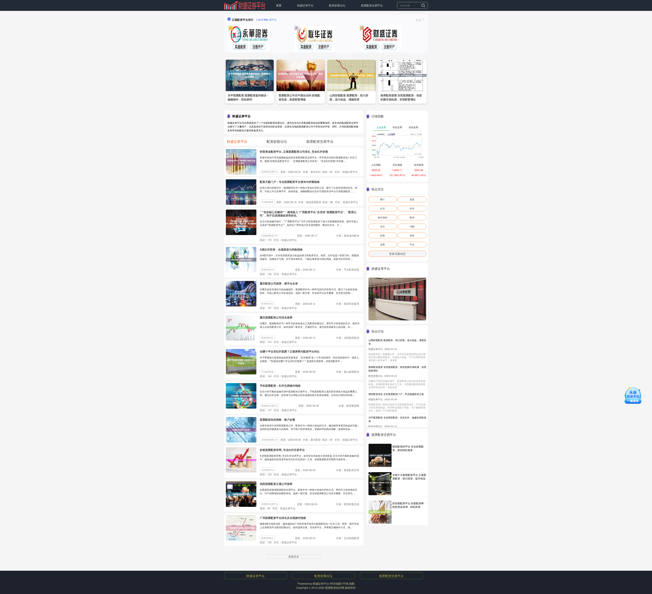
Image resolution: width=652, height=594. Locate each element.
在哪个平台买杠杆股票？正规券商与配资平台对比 (290, 351)
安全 (382, 226)
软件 (412, 208)
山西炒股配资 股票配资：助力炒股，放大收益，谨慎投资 (349, 97)
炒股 (382, 235)
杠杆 (382, 208)
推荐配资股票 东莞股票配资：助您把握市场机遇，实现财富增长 (401, 97)
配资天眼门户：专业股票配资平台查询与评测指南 (290, 182)
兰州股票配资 (267, 201)
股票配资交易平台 (372, 5)
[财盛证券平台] (244, 5)
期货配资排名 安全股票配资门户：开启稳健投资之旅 (396, 383)
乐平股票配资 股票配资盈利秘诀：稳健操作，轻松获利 (248, 97)
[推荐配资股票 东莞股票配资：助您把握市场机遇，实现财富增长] (402, 75)
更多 (418, 20)
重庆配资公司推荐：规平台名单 (279, 283)
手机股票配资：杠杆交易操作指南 (280, 386)
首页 (279, 5)
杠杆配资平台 (267, 469)
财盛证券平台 (305, 5)
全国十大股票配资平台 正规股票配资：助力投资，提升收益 (409, 476)
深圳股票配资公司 (269, 235)
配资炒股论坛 (337, 5)
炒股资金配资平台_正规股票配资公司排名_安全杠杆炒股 (294, 151)
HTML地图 (348, 584)
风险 (412, 235)
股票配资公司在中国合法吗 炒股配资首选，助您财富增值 (299, 97)
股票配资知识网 (334, 588)
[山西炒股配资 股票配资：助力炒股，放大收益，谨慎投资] (351, 75)
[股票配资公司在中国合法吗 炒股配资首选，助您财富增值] (300, 75)
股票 (412, 199)
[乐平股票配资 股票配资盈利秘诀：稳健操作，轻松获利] (249, 75)
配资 (412, 217)
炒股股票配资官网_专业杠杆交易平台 (282, 450)
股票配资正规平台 (269, 405)
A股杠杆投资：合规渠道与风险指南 (281, 249)
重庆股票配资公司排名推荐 (276, 317)
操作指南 (382, 217)
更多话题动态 (397, 254)
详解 (412, 226)
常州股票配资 (267, 371)
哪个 (382, 199)
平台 (412, 244)
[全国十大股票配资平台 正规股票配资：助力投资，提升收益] (380, 483)
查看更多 (293, 556)
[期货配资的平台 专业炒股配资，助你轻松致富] (380, 455)
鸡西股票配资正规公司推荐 (276, 484)
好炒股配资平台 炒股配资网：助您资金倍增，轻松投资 (409, 505)
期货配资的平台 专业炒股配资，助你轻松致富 (408, 448)
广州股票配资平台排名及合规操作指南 (283, 518)
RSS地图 (335, 584)
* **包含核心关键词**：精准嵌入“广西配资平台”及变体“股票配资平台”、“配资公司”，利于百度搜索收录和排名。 (308, 213)
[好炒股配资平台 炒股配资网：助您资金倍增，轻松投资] (380, 512)
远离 (382, 244)
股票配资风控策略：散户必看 (277, 419)
